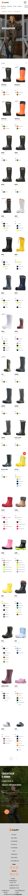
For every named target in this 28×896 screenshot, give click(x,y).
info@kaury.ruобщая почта (5, 892)
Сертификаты (15, 860)
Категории (14, 857)
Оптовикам (14, 847)
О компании (14, 841)
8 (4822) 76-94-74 (14, 885)
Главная (4, 11)
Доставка (14, 838)
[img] (5, 2)
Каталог (10, 11)
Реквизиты (14, 854)
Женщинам (3, 6)
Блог (14, 851)
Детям (14, 6)
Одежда (19, 6)
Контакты (14, 844)
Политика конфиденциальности (14, 894)
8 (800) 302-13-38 (14, 888)
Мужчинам (9, 6)
